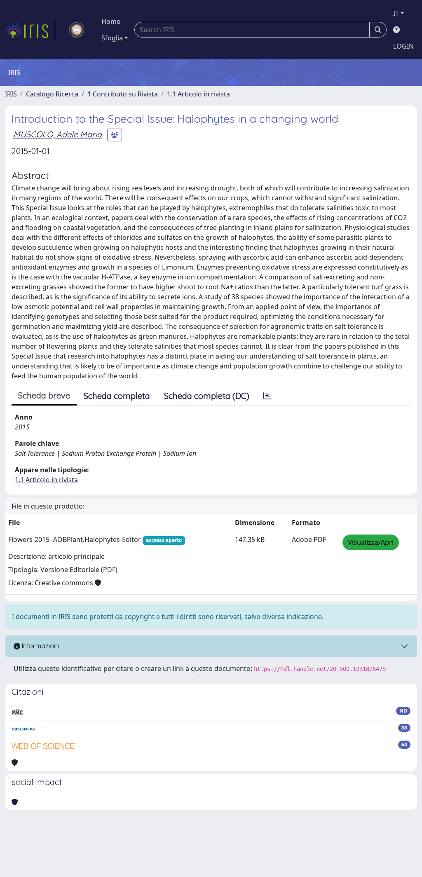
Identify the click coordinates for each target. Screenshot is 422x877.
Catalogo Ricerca (52, 93)
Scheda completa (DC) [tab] (206, 396)
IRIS (11, 93)
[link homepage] (30, 30)
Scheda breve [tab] (44, 395)
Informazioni (39, 646)
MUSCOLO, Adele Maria (57, 134)
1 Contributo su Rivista (122, 93)
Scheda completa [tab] (117, 396)
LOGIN (403, 46)
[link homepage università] (76, 30)
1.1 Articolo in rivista (198, 93)
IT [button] (396, 13)
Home (110, 21)
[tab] (267, 396)
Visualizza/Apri (371, 542)
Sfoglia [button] (112, 37)
